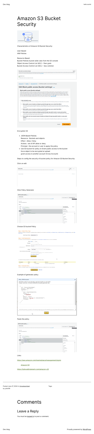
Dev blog (6, 4)
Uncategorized (25, 386)
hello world (87, 4)
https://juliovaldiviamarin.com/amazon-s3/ (33, 369)
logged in (30, 416)
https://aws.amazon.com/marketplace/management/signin (39, 360)
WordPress (87, 429)
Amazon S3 (25, 365)
